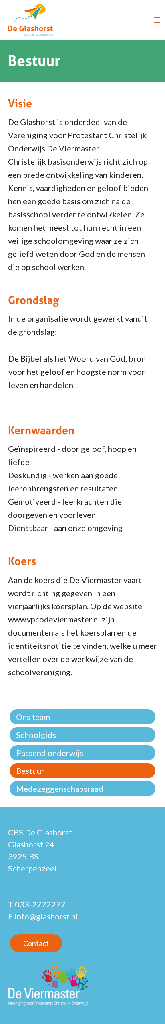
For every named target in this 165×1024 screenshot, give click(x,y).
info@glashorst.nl (46, 916)
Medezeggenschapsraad (59, 788)
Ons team (33, 717)
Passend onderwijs (49, 753)
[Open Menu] (157, 20)
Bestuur (30, 770)
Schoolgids (36, 735)
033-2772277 (40, 904)
